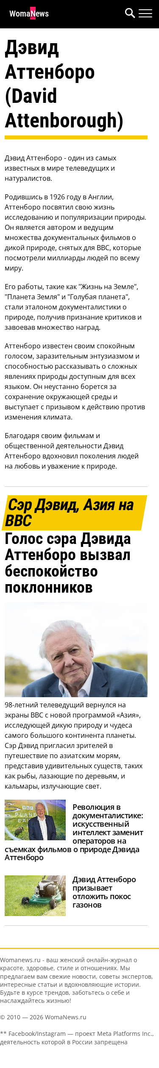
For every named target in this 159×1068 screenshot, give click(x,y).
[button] (128, 14)
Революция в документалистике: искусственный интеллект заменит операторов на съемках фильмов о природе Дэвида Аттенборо (74, 832)
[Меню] (145, 13)
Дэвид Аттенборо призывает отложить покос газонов (104, 892)
